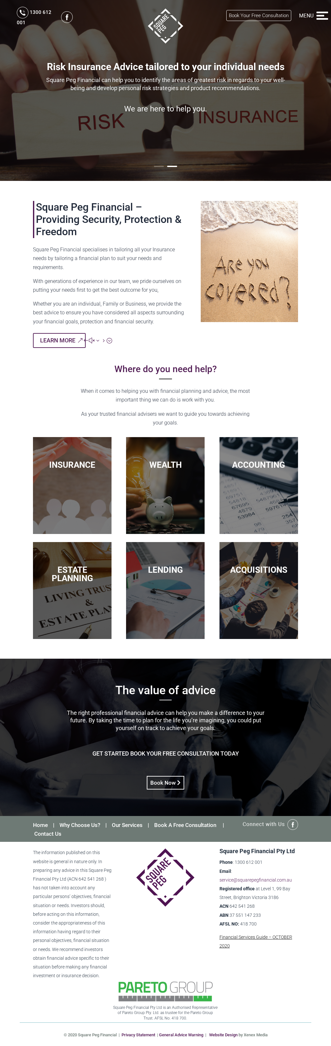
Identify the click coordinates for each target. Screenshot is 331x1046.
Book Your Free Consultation (259, 15)
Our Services (127, 825)
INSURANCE (72, 465)
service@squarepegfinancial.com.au (255, 880)
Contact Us (47, 834)
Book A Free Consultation (185, 825)
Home (40, 825)
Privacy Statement (138, 1034)
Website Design (223, 1034)
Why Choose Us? (79, 825)
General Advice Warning (181, 1034)
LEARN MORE (57, 340)
